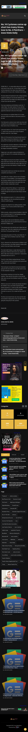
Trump (3, 564)
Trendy (22, 454)
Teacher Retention (6, 558)
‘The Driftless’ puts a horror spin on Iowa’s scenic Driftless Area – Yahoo (18, 476)
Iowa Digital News (18, 725)
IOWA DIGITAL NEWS (7, 322)
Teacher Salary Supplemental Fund (9, 561)
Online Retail (12, 542)
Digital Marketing (6, 505)
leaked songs (5, 530)
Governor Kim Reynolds (7, 520)
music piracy (5, 539)
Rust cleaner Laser (6, 552)
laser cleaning (18, 527)
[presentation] (23, 406)
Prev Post (14, 75)
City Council (4, 502)
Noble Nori (4, 542)
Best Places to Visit (6, 499)
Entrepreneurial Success (7, 517)
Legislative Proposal (15, 530)
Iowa (16, 520)
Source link (3, 308)
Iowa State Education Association (9, 524)
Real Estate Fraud (6, 548)
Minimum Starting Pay (14, 533)
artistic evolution (13, 496)
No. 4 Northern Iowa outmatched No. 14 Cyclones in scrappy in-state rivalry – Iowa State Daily (14, 351)
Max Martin (4, 533)
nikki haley (20, 539)
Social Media (5, 555)
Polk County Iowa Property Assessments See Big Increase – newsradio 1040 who (18, 484)
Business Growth (17, 499)
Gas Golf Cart (19, 517)
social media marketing (16, 555)
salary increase (16, 552)
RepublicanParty (16, 548)
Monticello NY (5, 536)
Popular (14, 454)
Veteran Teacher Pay (12, 564)
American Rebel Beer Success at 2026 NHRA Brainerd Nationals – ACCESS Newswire (17, 460)
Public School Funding (7, 545)
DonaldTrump (15, 505)
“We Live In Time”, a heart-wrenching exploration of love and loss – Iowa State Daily (13, 338)
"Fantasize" (4, 496)
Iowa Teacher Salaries (7, 527)
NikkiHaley (13, 539)
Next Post (21, 75)
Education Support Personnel (18, 511)
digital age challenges (15, 502)
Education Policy (6, 511)
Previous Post (9, 333)
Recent (5, 454)
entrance (14, 514)
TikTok (21, 561)
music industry (14, 536)
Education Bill (13, 508)
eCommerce (5, 508)
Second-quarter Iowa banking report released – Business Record (17, 468)
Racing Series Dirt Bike (20, 545)
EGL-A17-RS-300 (6, 514)
